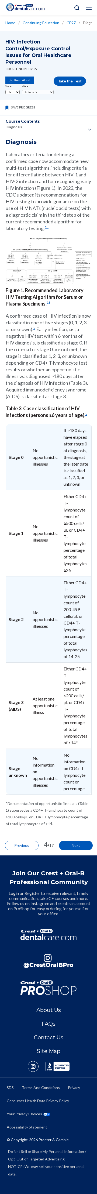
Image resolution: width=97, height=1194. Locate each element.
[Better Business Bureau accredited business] (57, 1066)
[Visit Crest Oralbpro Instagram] (36, 1066)
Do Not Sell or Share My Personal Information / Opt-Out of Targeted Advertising (47, 1155)
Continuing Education (41, 22)
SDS (10, 1087)
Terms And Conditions (41, 1087)
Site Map (48, 1051)
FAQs (48, 1024)
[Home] (25, 7)
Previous (21, 845)
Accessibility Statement (27, 1127)
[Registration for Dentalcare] (48, 934)
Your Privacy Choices (24, 1114)
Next (76, 845)
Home (10, 22)
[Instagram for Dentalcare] (48, 961)
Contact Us (48, 1037)
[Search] (75, 7)
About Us (48, 1010)
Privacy (74, 1087)
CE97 (71, 22)
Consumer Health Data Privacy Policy (38, 1100)
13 (46, 227)
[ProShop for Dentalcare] (48, 987)
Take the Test (70, 81)
